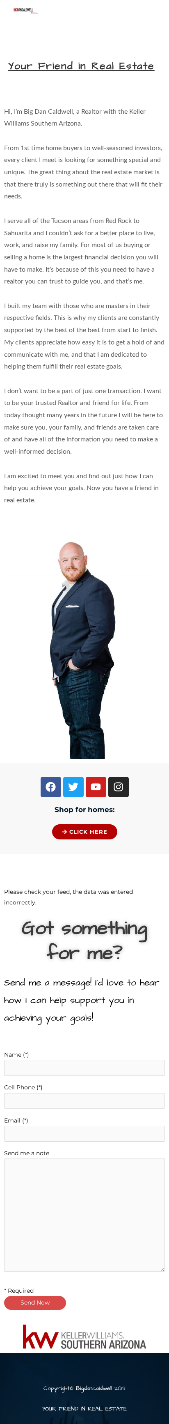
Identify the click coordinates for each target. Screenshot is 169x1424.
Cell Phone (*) (23, 1087)
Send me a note (26, 1153)
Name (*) (16, 1054)
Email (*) (16, 1120)
